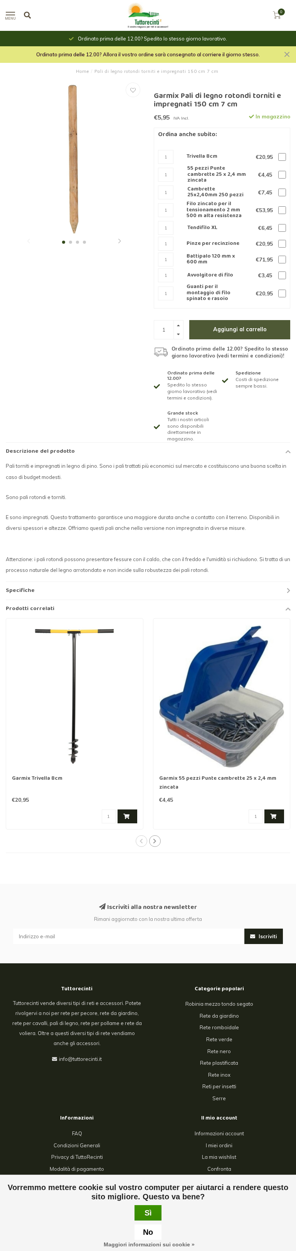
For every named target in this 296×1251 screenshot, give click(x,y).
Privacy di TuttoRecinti (77, 1157)
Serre (219, 1098)
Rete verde (219, 1039)
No (148, 1232)
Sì (148, 1213)
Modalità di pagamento (77, 1169)
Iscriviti (267, 936)
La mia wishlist (219, 1157)
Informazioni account (219, 1133)
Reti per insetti (219, 1086)
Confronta (219, 1169)
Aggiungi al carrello (240, 329)
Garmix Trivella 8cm (37, 778)
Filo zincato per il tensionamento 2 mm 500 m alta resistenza (214, 210)
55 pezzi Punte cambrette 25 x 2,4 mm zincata (216, 175)
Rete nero (219, 1051)
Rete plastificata (219, 1063)
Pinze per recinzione (213, 244)
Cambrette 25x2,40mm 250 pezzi (215, 193)
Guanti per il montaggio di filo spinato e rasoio (208, 293)
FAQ (77, 1133)
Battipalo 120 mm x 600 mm (211, 260)
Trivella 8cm (202, 157)
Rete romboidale (219, 1027)
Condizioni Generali (77, 1145)
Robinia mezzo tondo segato (219, 1004)
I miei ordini (219, 1145)
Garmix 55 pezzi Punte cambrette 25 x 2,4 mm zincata (217, 783)
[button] (28, 242)
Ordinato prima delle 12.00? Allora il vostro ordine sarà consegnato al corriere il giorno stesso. (148, 54)
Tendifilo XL (202, 228)
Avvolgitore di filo (210, 275)
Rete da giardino (219, 1016)
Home (82, 71)
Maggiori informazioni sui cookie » (149, 1244)
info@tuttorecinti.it (80, 1059)
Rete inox (219, 1075)
